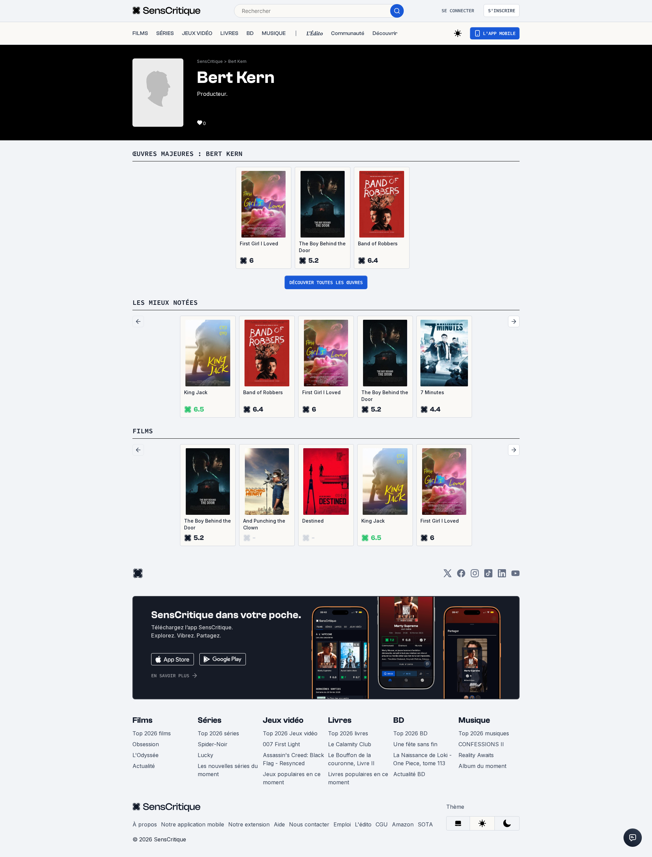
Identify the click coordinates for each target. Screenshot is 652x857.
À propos (144, 824)
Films (142, 720)
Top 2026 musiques (483, 733)
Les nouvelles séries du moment (228, 770)
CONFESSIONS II (481, 744)
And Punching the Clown (264, 524)
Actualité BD (409, 774)
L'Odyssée (145, 755)
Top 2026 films (151, 733)
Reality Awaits (476, 755)
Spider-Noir (213, 744)
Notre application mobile (192, 824)
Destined (313, 521)
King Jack (195, 392)
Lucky (205, 755)
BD (398, 720)
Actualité (143, 766)
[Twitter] (447, 575)
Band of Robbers (378, 243)
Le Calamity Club (349, 744)
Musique (474, 720)
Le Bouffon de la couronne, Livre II (351, 759)
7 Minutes (432, 392)
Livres (339, 720)
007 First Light (281, 744)
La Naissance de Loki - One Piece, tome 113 (422, 759)
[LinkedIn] (502, 575)
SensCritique (210, 61)
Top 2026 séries (218, 733)
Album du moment (482, 766)
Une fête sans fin (415, 744)
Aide (279, 824)
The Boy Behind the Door (322, 247)
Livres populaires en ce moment (358, 778)
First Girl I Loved (259, 243)
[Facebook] (461, 575)
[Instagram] (475, 575)
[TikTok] (488, 575)
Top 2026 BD (410, 733)
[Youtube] (515, 575)
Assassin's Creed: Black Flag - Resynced (293, 759)
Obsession (145, 744)
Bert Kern (237, 61)
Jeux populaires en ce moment (292, 778)
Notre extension (249, 824)
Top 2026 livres (348, 733)
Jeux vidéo (283, 720)
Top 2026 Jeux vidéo (290, 733)
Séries (209, 720)
